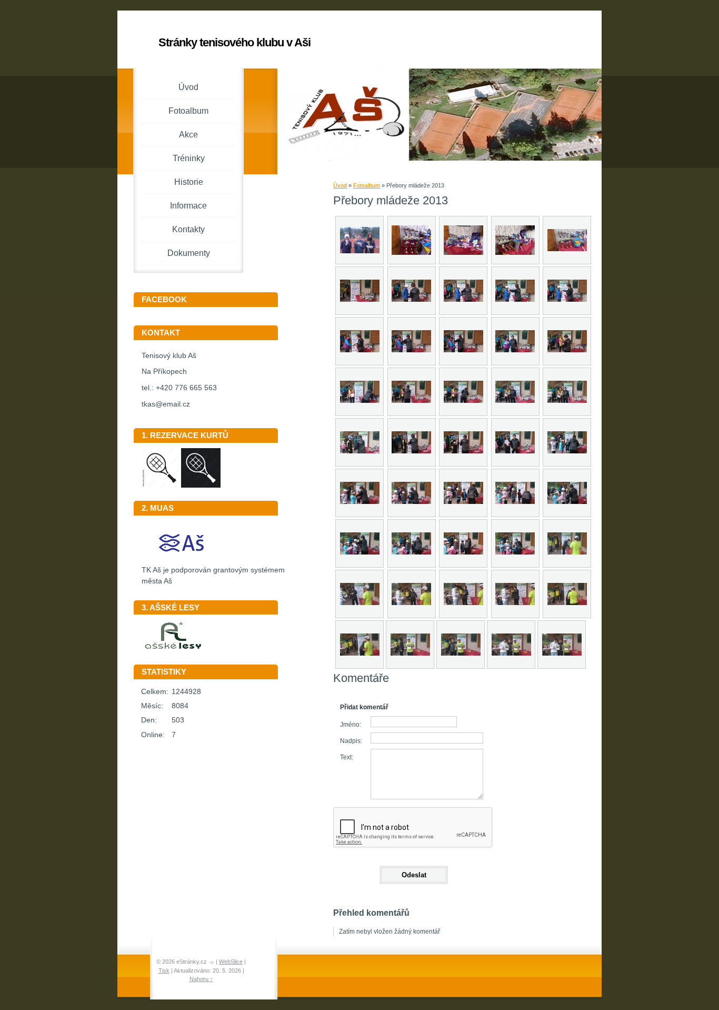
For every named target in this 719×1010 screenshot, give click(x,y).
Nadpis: (351, 741)
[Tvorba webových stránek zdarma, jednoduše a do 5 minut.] (212, 962)
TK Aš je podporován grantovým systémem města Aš (213, 575)
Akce (188, 134)
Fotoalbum (366, 185)
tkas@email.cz (166, 404)
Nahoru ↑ (201, 979)
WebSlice (231, 961)
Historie (188, 181)
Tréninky (189, 158)
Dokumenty (188, 253)
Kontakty (188, 229)
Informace (188, 205)
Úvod (340, 185)
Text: (346, 757)
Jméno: (350, 724)
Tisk (163, 970)
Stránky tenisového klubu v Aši (234, 42)
